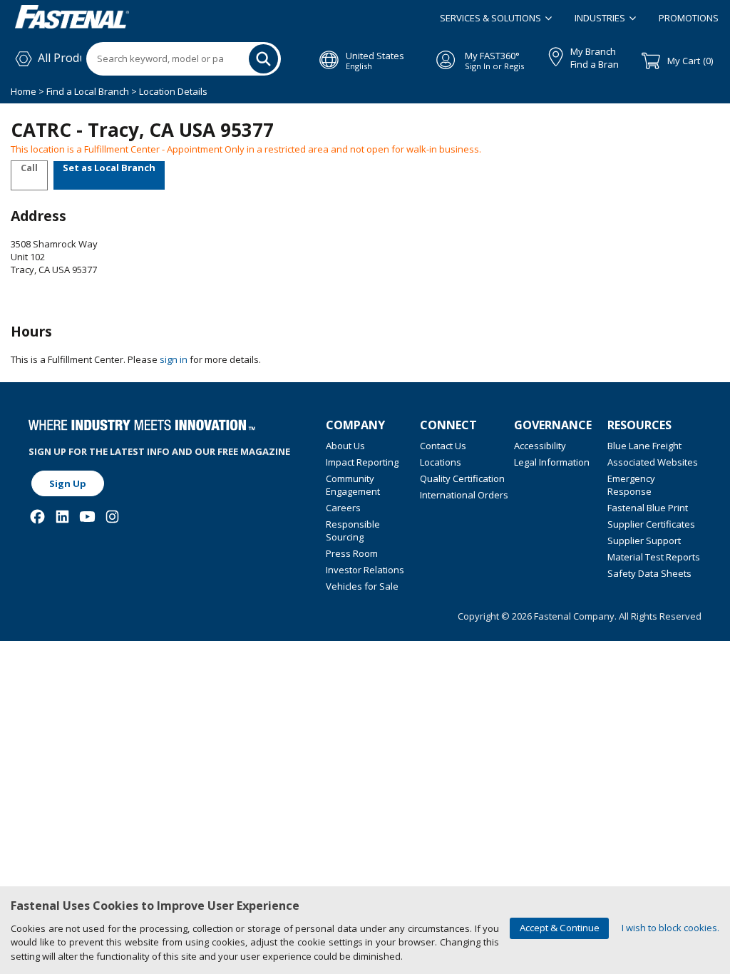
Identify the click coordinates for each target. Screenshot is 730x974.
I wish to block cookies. (670, 927)
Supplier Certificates (651, 524)
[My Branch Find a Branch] (549, 54)
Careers (343, 507)
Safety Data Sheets (649, 573)
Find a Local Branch (87, 91)
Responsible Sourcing (353, 530)
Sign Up (67, 483)
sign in (173, 359)
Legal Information (552, 462)
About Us (345, 445)
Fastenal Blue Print (647, 507)
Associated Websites (652, 462)
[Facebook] (37, 517)
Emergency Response (631, 485)
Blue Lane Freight (644, 445)
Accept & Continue (560, 927)
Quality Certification (462, 478)
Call (29, 167)
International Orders (464, 494)
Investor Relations (365, 569)
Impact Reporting (362, 462)
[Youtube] (87, 517)
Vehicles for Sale (362, 586)
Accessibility (540, 445)
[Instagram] (112, 517)
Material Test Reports (653, 556)
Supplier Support (644, 540)
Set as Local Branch (109, 167)
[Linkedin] (62, 517)
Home (24, 91)
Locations (440, 462)
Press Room (352, 553)
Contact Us (443, 445)
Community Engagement (353, 485)
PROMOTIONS (689, 17)
